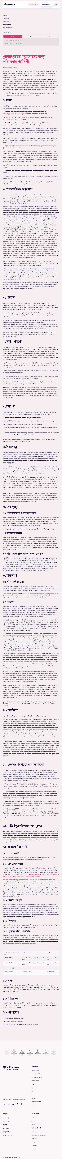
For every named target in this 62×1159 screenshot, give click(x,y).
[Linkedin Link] (4, 1104)
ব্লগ (32, 1091)
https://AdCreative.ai (17, 1021)
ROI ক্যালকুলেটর (35, 1088)
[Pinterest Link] (21, 1104)
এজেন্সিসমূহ (33, 1117)
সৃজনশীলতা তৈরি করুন (35, 1070)
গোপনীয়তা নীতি (6, 18)
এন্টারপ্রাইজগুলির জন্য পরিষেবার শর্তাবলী (39, 1135)
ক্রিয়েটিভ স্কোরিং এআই (7, 1135)
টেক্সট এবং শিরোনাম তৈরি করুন (37, 1077)
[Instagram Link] (17, 1104)
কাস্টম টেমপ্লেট (6, 1128)
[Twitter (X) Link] (8, 1104)
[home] (10, 4)
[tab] (12, 36)
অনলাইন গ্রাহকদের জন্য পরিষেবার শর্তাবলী (13, 40)
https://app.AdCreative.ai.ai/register (14, 114)
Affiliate (33, 1098)
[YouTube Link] (13, 1104)
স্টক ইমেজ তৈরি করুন (35, 1080)
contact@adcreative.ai (19, 1099)
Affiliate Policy (7, 24)
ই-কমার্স (33, 1121)
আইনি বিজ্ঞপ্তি (6, 21)
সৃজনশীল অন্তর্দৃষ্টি (6, 1117)
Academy (34, 1094)
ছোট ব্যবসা (33, 1124)
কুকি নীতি (5, 15)
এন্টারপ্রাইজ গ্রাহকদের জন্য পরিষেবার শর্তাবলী (13, 43)
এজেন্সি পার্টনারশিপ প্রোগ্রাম (36, 1101)
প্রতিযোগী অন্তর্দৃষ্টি (6, 1121)
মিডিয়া (33, 1105)
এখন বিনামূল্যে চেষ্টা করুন (33, 4)
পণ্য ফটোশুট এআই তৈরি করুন (37, 1074)
